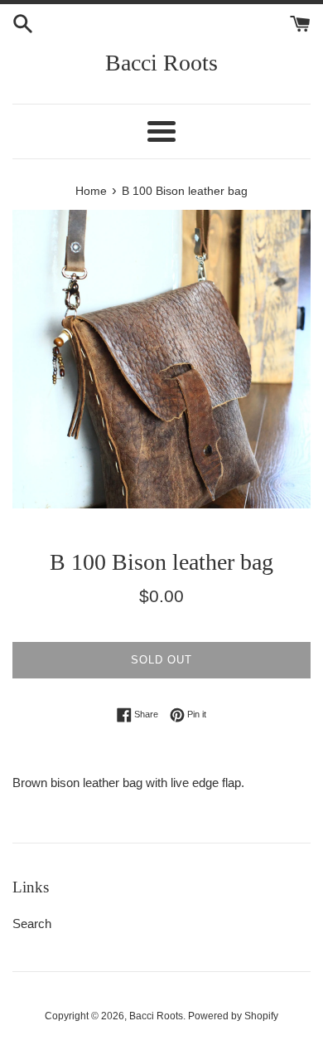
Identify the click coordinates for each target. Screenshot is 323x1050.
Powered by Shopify (233, 1016)
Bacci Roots (161, 62)
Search (31, 923)
